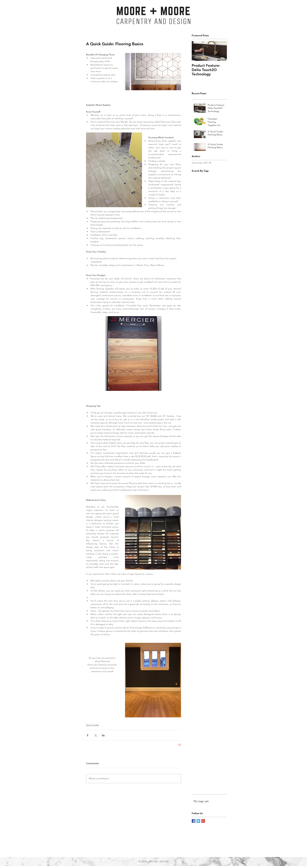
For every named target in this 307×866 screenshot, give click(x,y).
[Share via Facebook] (87, 735)
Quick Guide (92, 724)
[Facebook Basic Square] (193, 821)
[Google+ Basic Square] (203, 821)
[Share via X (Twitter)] (95, 735)
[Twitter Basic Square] (198, 821)
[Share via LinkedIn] (103, 735)
